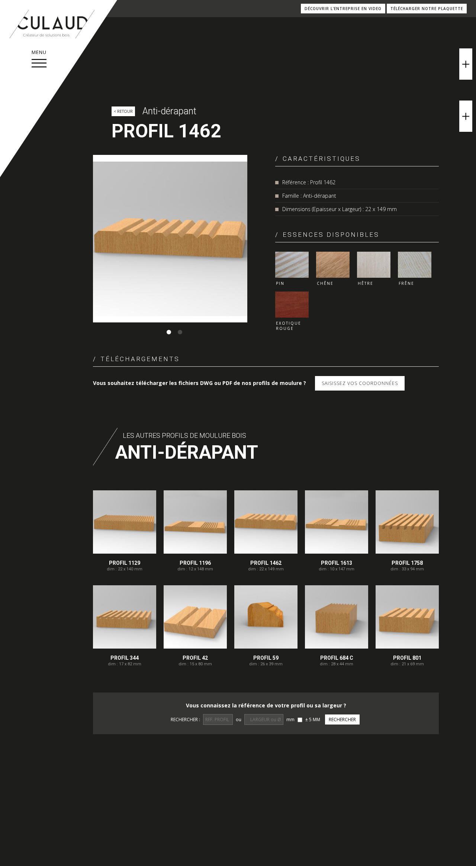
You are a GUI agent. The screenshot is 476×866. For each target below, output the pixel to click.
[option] (170, 238)
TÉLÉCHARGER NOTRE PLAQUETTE (426, 8)
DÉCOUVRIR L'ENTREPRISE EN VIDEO (343, 8)
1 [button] (169, 332)
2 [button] (180, 332)
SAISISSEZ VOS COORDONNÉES (360, 383)
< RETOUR (123, 111)
